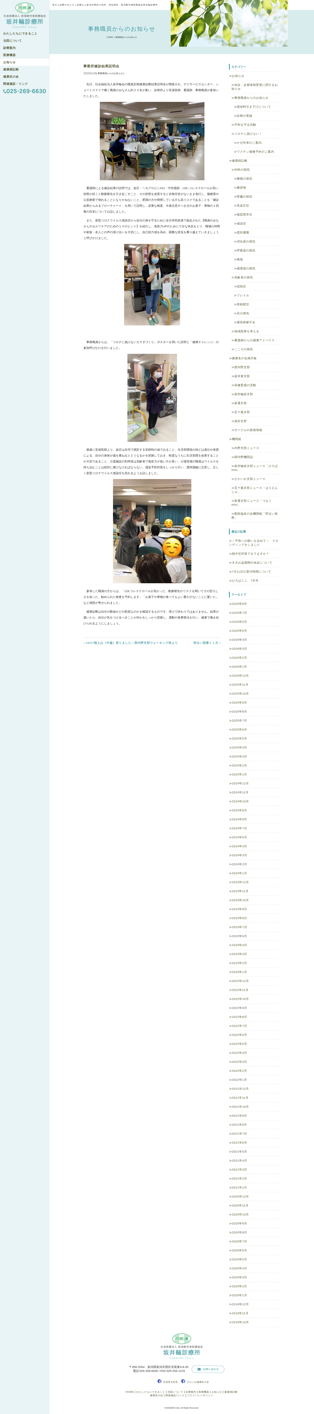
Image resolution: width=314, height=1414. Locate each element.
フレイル (243, 295)
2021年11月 (240, 1097)
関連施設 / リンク (15, 83)
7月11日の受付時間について (251, 571)
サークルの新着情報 (248, 430)
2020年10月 (240, 1214)
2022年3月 (239, 1061)
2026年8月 (239, 603)
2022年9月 (239, 1008)
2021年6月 (239, 1142)
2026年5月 (239, 630)
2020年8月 (239, 1232)
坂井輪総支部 (243, 394)
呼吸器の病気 (246, 250)
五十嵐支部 (242, 412)
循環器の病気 (246, 268)
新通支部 (240, 403)
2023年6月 (239, 936)
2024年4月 (239, 846)
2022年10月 (240, 999)
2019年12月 (240, 1304)
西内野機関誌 (243, 457)
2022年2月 (239, 1070)
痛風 (240, 259)
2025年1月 (239, 774)
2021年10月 (240, 1106)
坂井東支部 (242, 376)
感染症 (241, 223)
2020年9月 (239, 1223)
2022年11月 (240, 990)
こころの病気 (243, 349)
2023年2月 (239, 963)
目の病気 (243, 313)
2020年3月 (239, 1277)
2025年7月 (239, 720)
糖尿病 (241, 187)
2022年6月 (239, 1034)
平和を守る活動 (245, 124)
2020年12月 (240, 1196)
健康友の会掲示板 (244, 358)
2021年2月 (239, 1178)
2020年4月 (239, 1268)
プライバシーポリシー (200, 1395)
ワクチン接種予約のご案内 (255, 151)
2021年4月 (239, 1160)
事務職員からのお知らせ (251, 97)
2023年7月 (239, 927)
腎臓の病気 (244, 196)
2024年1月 (239, 873)
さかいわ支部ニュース (249, 479)
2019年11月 (240, 1313)
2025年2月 (239, 765)
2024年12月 (240, 783)
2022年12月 (240, 981)
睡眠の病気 (244, 178)
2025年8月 (239, 711)
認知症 (241, 286)
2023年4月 (239, 945)
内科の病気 (242, 169)
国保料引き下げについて (254, 106)
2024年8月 (239, 819)
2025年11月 (240, 684)
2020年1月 (239, 1295)
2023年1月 (239, 972)
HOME (110, 37)
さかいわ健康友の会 (198, 1382)
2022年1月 (239, 1079)
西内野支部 (242, 367)
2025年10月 (240, 693)
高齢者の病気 (243, 277)
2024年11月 (240, 792)
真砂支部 (240, 421)
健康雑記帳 (11, 69)
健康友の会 (11, 76)
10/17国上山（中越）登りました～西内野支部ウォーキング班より (132, 642)
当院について (12, 40)
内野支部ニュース (246, 448)
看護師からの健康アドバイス (254, 340)
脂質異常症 (244, 214)
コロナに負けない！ (248, 133)
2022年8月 (239, 1017)
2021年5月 (239, 1151)
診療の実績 (244, 115)
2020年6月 (239, 1250)
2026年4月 (239, 639)
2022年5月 (239, 1043)
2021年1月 (239, 1187)
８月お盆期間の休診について (252, 562)
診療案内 (9, 47)
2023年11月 (240, 891)
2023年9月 (239, 909)
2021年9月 (239, 1115)
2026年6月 (239, 621)
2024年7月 (239, 828)
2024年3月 (239, 855)
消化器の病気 (246, 241)
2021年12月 (240, 1088)
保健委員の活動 (245, 385)
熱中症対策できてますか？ (250, 553)
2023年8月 (239, 918)
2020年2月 (239, 1286)
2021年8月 (239, 1124)
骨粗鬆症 (243, 304)
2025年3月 (239, 756)
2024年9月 (239, 810)
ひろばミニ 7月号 (245, 580)
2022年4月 (239, 1052)
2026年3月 (239, 648)
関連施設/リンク (175, 1395)
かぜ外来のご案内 (249, 142)
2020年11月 (240, 1205)
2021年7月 (239, 1133)
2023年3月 (239, 954)
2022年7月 (239, 1026)
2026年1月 (239, 666)
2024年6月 (239, 837)
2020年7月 (239, 1241)
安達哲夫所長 (170, 1382)
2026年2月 (239, 657)
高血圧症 (243, 205)
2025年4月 (239, 747)
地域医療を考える (246, 331)
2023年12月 (240, 882)
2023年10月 (240, 900)
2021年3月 (239, 1169)
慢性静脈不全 (246, 322)
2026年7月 (239, 612)
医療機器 (9, 55)
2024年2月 (239, 864)
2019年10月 (240, 1322)
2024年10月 (240, 801)
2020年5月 (239, 1259)
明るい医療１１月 (205, 642)
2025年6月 (239, 729)
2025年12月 (240, 675)
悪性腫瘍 (243, 232)
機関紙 (236, 439)
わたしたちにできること (20, 33)
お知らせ (9, 62)
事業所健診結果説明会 (101, 66)
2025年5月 (239, 738)
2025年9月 (239, 702)
